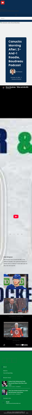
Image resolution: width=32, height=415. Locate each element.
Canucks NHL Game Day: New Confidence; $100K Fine (16, 315)
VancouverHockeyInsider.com (12, 413)
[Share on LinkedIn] (17, 234)
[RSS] (14, 360)
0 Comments (18, 386)
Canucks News (19, 412)
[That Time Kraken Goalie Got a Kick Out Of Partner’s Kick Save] (4, 392)
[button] (16, 15)
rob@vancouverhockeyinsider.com (13, 403)
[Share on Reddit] (21, 234)
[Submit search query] (30, 18)
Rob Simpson (19, 71)
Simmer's (3, 9)
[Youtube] (2, 2)
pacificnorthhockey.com (9, 11)
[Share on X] (14, 234)
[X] (4, 360)
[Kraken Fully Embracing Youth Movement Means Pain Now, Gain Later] (4, 384)
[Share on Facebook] (10, 234)
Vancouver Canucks (16, 79)
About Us (5, 370)
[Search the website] (16, 18)
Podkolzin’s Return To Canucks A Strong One (16, 339)
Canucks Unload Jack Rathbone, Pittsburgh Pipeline (16, 291)
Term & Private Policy (8, 373)
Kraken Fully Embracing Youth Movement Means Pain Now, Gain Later (17, 383)
